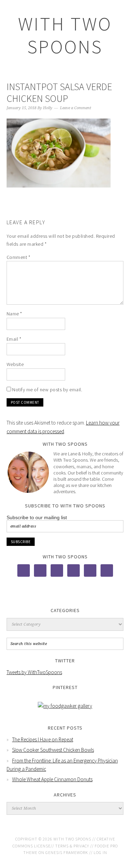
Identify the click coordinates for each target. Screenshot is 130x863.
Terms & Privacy (72, 845)
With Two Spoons (65, 35)
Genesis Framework (66, 852)
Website (15, 364)
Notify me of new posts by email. (47, 389)
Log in (100, 852)
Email (14, 339)
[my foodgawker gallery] (65, 706)
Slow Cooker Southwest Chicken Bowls (53, 750)
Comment (19, 257)
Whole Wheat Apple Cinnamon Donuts (52, 779)
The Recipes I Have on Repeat (42, 739)
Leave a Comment (75, 108)
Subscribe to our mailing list (37, 517)
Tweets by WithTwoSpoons (34, 672)
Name (14, 314)
